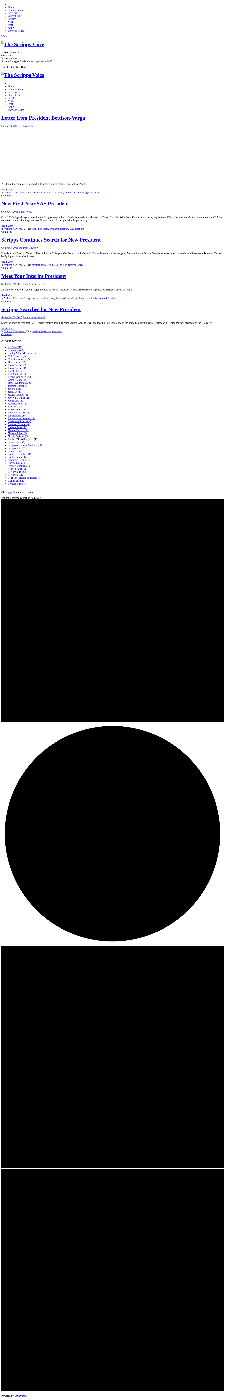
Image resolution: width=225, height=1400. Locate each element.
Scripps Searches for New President (41, 309)
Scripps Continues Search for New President (51, 240)
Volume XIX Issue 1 (15, 298)
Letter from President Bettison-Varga (43, 118)
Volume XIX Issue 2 (15, 192)
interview (111, 298)
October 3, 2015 (9, 126)
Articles (12, 18)
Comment (6, 195)
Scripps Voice (26, 126)
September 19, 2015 (11, 284)
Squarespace (21, 1395)
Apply (11, 27)
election (64, 228)
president (58, 192)
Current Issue (15, 15)
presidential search (41, 264)
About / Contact (16, 10)
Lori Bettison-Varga (42, 192)
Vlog (10, 21)
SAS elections (77, 228)
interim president (40, 298)
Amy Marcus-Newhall (62, 298)
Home (11, 7)
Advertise (13, 13)
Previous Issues (16, 30)
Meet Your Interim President (33, 276)
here (10, 492)
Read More (7, 189)
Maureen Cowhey (28, 247)
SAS (34, 228)
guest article (92, 192)
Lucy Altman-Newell (34, 284)
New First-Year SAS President (35, 203)
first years (43, 228)
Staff (10, 24)
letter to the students (74, 192)
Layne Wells (25, 211)
